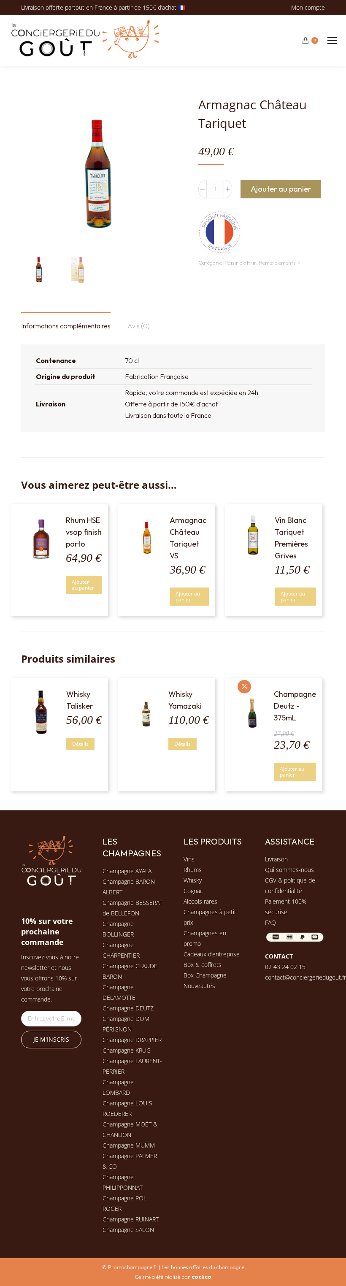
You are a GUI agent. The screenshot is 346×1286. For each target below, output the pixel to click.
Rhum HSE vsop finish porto (84, 532)
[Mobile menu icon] (332, 40)
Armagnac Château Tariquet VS (188, 537)
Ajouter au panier (281, 189)
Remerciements (277, 262)
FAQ (270, 922)
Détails (80, 743)
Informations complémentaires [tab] (66, 326)
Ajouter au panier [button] (83, 584)
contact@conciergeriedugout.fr (305, 977)
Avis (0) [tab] (138, 326)
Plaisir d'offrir (239, 262)
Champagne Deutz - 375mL (295, 706)
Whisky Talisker (79, 700)
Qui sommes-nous (289, 870)
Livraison (276, 859)
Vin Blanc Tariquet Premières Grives (291, 537)
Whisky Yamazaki (185, 700)
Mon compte (308, 7)
